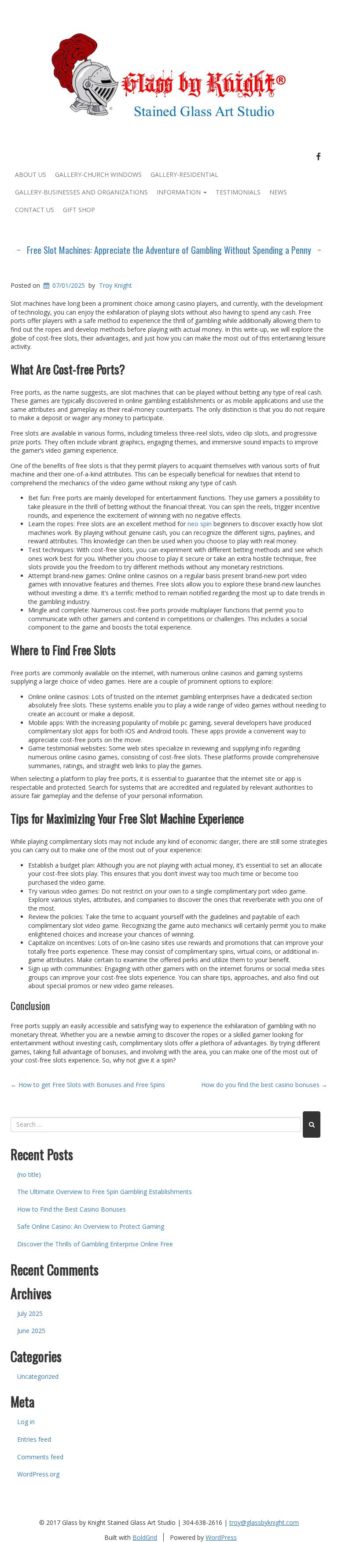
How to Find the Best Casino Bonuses (71, 1209)
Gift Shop (79, 209)
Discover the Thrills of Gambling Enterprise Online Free (95, 1244)
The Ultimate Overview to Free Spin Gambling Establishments (104, 1191)
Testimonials (238, 192)
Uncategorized (38, 1376)
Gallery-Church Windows (98, 174)
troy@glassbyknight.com (264, 1522)
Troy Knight (115, 285)
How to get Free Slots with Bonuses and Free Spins (88, 1084)
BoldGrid (144, 1537)
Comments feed (40, 1457)
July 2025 (30, 1313)
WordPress (221, 1537)
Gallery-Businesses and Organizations (81, 192)
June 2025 (31, 1330)
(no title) (29, 1174)
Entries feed (34, 1439)
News (278, 192)
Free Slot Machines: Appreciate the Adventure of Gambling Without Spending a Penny (169, 249)
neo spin (199, 524)
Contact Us (34, 209)
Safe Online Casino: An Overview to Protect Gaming (90, 1226)
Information (179, 192)
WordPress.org (38, 1474)
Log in (26, 1421)
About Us (30, 174)
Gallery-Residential (184, 174)
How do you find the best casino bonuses (264, 1084)
